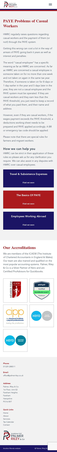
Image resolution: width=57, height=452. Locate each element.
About (5, 416)
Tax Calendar (8, 422)
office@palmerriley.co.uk (13, 375)
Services (6, 419)
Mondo (12, 448)
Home (5, 413)
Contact (6, 425)
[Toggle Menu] (50, 4)
